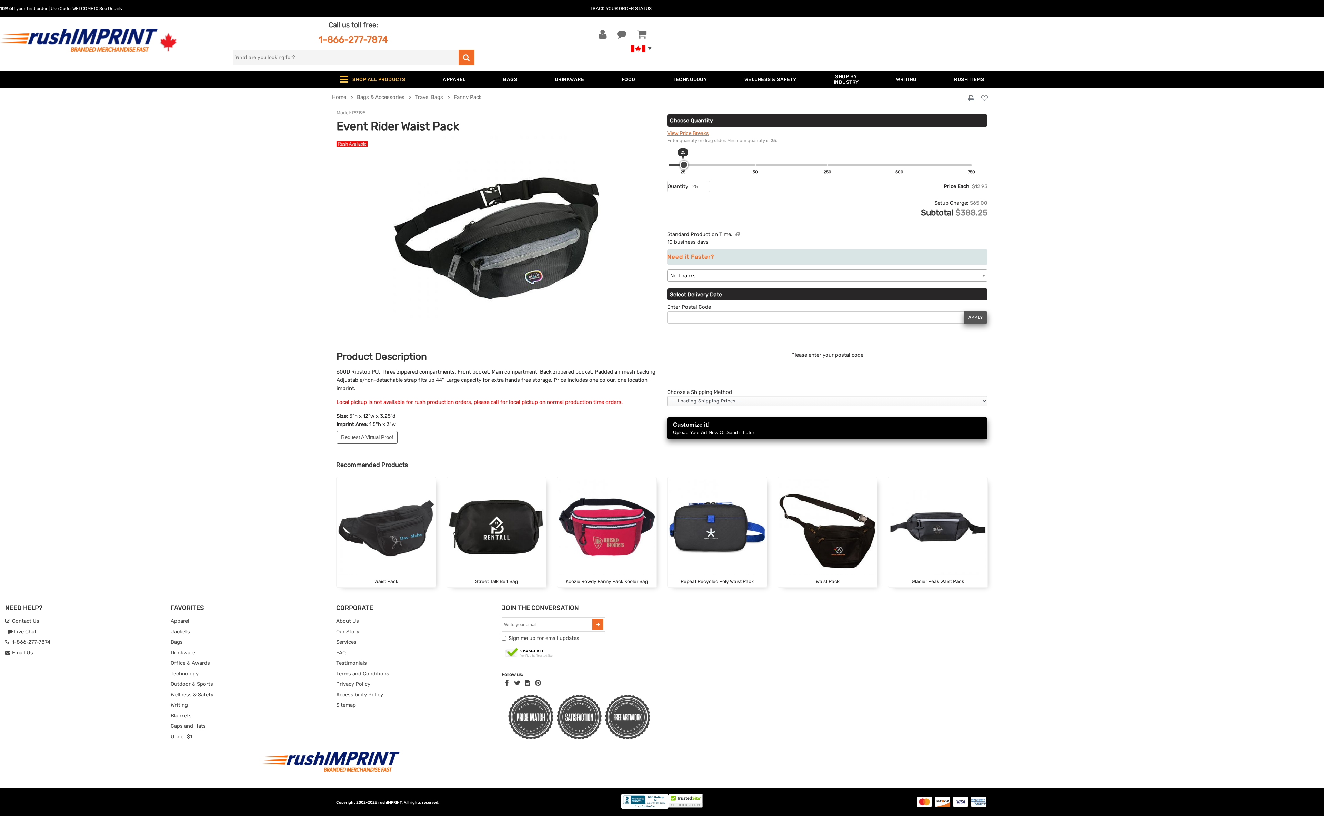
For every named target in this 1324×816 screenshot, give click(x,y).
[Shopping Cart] (641, 34)
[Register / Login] (603, 34)
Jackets (180, 632)
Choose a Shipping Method (699, 392)
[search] (466, 57)
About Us (347, 621)
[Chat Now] (621, 34)
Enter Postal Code (689, 307)
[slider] (684, 165)
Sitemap (346, 705)
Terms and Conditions (362, 674)
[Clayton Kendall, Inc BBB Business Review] (645, 807)
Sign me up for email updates (544, 638)
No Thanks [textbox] (683, 276)
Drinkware (183, 653)
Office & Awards (190, 663)
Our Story (347, 632)
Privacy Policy (353, 684)
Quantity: (679, 186)
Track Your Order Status (621, 8)
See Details (110, 8)
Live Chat (25, 632)
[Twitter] (517, 683)
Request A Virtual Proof (367, 437)
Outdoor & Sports (192, 684)
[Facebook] (507, 683)
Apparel (180, 621)
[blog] (527, 683)
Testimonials (351, 663)
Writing (179, 705)
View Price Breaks (688, 133)
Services (346, 642)
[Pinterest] (538, 683)
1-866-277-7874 (353, 39)
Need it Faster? (690, 257)
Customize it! (714, 428)
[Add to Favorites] (984, 98)
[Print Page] (971, 98)
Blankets (181, 716)
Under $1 (181, 737)
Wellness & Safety (192, 695)
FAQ (341, 653)
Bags (177, 642)
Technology (185, 674)
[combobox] (827, 275)
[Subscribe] (597, 624)
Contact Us (25, 621)
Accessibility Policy (359, 695)
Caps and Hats (188, 726)
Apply (975, 317)
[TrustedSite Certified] (529, 653)
